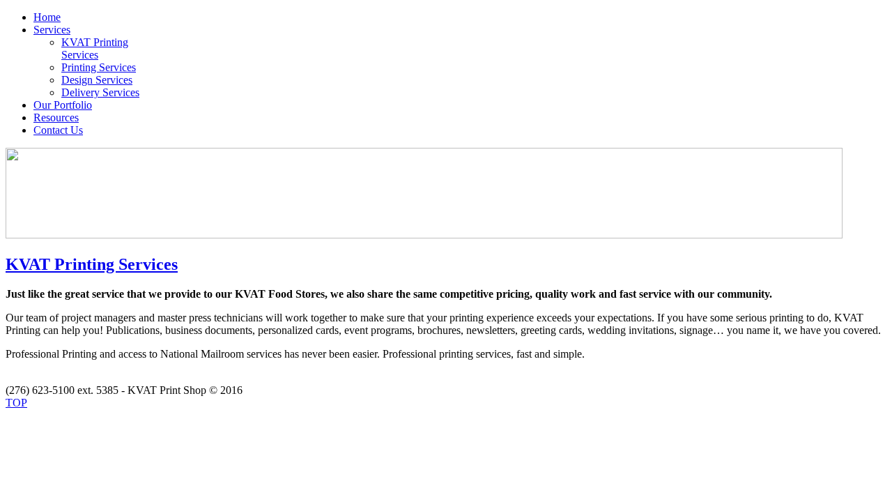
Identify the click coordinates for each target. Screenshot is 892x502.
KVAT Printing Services (92, 264)
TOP (16, 403)
